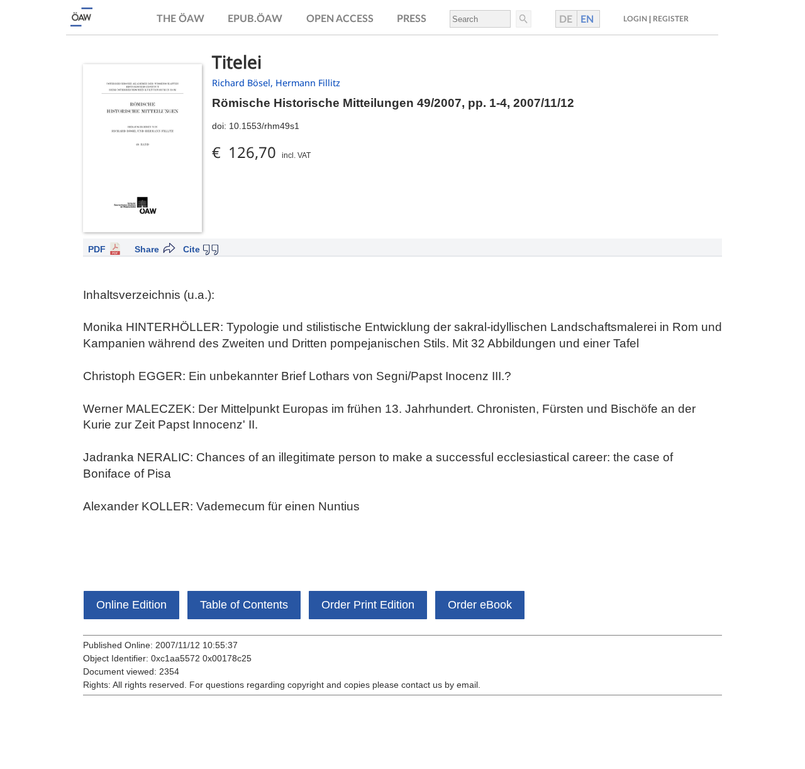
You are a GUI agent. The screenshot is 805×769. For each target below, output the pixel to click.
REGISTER (671, 19)
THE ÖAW (180, 19)
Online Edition (131, 604)
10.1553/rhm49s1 (264, 126)
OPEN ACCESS (340, 19)
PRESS (411, 19)
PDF (97, 249)
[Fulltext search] (522, 19)
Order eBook (480, 604)
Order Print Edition (367, 604)
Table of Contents (244, 604)
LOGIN (635, 19)
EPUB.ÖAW (255, 19)
